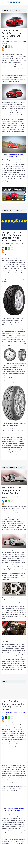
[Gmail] (12, 46)
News (3, 41)
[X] (6, 46)
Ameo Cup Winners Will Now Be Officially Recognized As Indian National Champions (13, 639)
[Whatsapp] (9, 46)
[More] (3, 49)
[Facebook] (3, 46)
